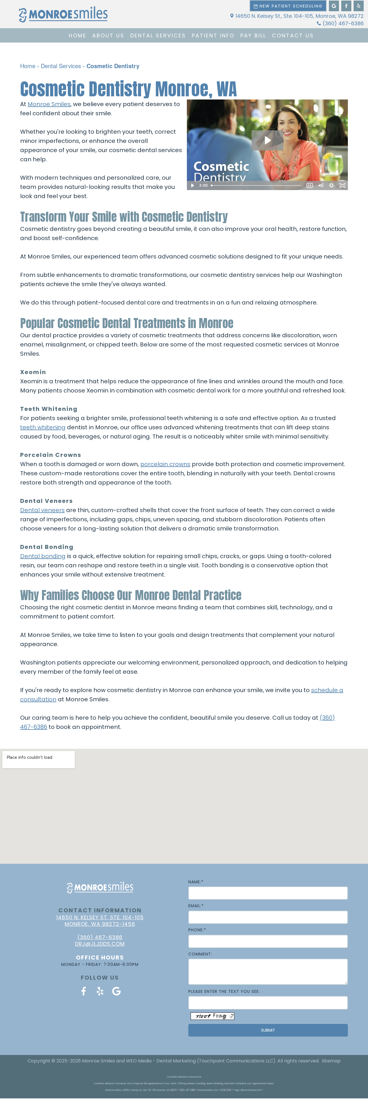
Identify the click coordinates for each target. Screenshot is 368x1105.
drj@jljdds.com (100, 943)
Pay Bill (253, 35)
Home (78, 35)
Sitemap (331, 1061)
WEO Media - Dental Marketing (161, 1061)
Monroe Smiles (49, 104)
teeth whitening (43, 427)
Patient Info (213, 35)
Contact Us (293, 35)
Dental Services (158, 35)
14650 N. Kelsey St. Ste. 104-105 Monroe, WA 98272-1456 (100, 921)
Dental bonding (43, 556)
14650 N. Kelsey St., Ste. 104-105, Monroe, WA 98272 (299, 16)
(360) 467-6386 (343, 23)
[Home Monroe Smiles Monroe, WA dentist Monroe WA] (63, 14)
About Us (108, 35)
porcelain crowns (165, 464)
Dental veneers (42, 510)
